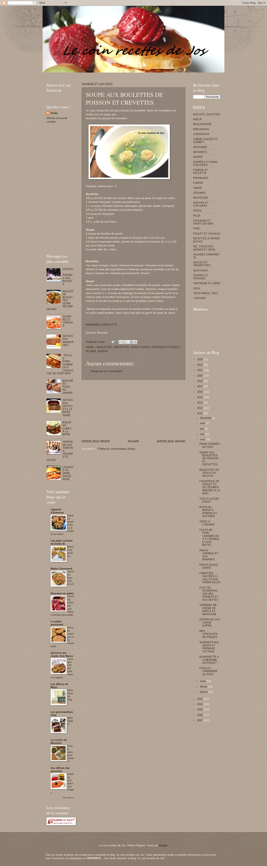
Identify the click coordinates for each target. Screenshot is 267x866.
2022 (200, 364)
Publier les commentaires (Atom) (116, 448)
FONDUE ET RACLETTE (200, 171)
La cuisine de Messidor (59, 741)
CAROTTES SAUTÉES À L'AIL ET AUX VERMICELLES (209, 578)
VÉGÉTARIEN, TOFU (205, 293)
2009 (200, 709)
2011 (200, 698)
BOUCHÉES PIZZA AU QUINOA (68, 386)
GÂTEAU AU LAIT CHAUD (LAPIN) (209, 622)
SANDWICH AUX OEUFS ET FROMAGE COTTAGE (209, 647)
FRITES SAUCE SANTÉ (208, 566)
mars (203, 681)
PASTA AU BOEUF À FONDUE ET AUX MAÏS (208, 512)
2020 (200, 375)
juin (202, 428)
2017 (200, 386)
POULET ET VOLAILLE (206, 233)
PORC (196, 228)
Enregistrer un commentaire (106, 371)
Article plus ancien (171, 441)
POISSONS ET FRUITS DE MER (203, 222)
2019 (200, 381)
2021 (200, 370)
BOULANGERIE (202, 124)
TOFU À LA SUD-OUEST (209, 500)
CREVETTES (121, 347)
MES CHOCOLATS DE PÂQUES (208, 634)
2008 (200, 715)
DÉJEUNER (200, 147)
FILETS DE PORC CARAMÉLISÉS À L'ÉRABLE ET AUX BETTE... (209, 537)
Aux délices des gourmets (60, 770)
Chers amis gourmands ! (71, 754)
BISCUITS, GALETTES (206, 114)
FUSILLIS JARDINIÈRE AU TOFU (208, 671)
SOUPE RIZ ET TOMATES (68, 321)
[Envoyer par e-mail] (120, 342)
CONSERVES (201, 134)
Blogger (163, 845)
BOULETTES (104, 347)
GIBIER (197, 188)
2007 (200, 720)
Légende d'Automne (57, 511)
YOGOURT (199, 298)
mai (202, 434)
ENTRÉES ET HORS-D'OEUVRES (205, 163)
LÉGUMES (199, 192)
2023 (200, 359)
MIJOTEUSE (200, 197)
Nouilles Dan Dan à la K (71, 577)
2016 (200, 391)
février (204, 686)
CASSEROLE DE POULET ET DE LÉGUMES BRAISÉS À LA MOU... (209, 487)
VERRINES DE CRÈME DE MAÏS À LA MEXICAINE (208, 610)
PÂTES (197, 210)
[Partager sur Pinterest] (135, 342)
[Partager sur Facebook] (132, 342)
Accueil (133, 441)
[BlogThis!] (124, 342)
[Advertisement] (118, 74)
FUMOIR (198, 182)
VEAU (196, 288)
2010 (200, 704)
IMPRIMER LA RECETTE (101, 324)
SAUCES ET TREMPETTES (202, 264)
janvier (204, 691)
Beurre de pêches (70, 551)
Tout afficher (68, 798)
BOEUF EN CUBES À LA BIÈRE (67, 428)
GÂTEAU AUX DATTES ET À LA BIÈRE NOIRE (68, 408)
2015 (200, 397)
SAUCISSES (200, 270)
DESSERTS (200, 152)
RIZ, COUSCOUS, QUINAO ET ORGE (204, 248)
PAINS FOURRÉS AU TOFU (209, 445)
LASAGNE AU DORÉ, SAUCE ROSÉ (68, 473)
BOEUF (197, 119)
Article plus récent (96, 441)
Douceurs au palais (62, 593)
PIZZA (197, 215)
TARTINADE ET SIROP (206, 283)
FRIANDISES (201, 178)
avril (203, 439)
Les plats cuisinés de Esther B (62, 542)
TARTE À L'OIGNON (206, 523)
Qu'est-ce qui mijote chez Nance (62, 654)
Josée (53, 113)
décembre (206, 418)
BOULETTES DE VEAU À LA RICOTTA (209, 472)
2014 (200, 402)
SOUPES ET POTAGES (200, 277)
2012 (200, 413)
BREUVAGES (201, 129)
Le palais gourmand (57, 623)
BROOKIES (70, 721)
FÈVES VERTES (140, 347)
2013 (200, 408)
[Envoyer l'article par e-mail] (113, 341)
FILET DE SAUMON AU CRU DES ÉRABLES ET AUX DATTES (208, 593)
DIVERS (198, 156)
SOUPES (102, 351)
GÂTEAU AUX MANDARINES (68, 340)
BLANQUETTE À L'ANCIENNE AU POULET (209, 659)
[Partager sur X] (128, 342)
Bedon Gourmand (61, 568)
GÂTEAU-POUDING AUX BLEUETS (68, 277)
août (203, 423)
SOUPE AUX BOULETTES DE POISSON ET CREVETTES (208, 458)
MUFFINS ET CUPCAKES (201, 204)
